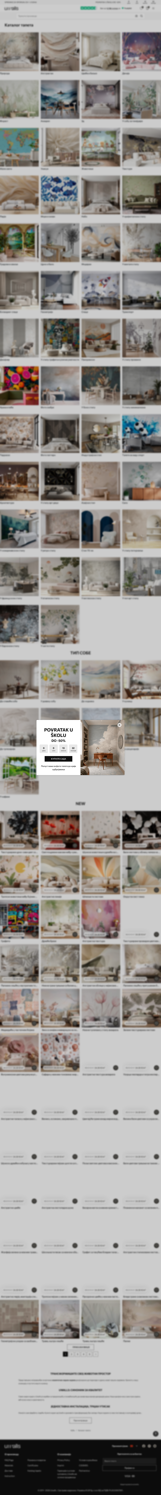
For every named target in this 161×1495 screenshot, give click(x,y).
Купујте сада (58, 759)
